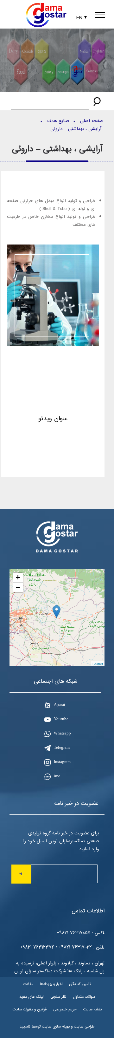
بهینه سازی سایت (56, 1026)
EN (79, 18)
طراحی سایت (84, 1026)
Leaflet (97, 663)
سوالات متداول (84, 996)
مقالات (28, 984)
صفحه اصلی (91, 121)
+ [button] (18, 577)
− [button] (18, 587)
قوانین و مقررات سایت (29, 1009)
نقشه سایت (92, 1009)
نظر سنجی (58, 996)
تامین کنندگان (80, 984)
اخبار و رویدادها (51, 984)
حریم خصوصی (64, 1009)
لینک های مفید (31, 996)
